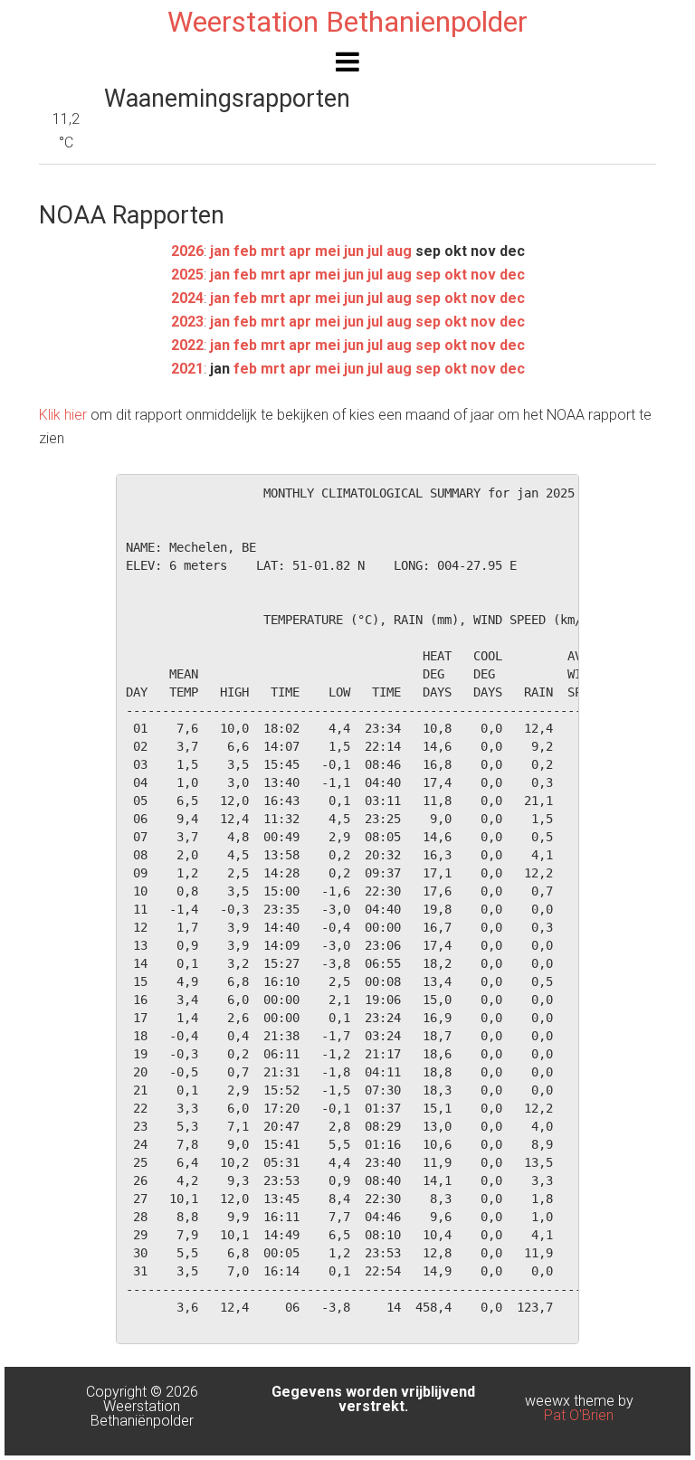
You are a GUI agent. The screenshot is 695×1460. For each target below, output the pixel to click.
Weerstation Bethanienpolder (347, 22)
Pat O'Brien (579, 1415)
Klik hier (63, 414)
